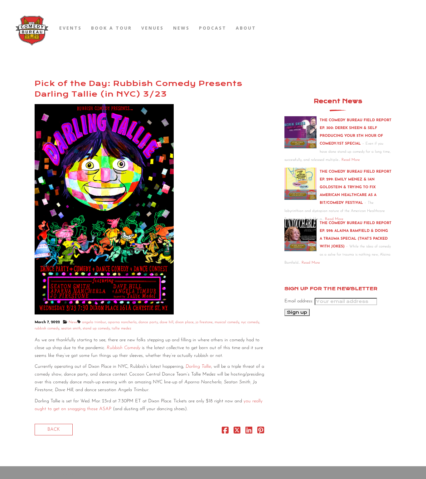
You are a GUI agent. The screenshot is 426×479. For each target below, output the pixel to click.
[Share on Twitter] (237, 431)
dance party (148, 322)
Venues (152, 28)
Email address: (299, 301)
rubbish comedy (47, 328)
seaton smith (71, 328)
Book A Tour (111, 28)
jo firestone (204, 322)
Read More (350, 160)
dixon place (184, 322)
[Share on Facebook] (225, 431)
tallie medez (121, 328)
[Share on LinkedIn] (249, 431)
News (181, 28)
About (246, 28)
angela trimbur (94, 322)
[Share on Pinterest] (261, 431)
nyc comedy (250, 322)
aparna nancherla (122, 322)
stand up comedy (96, 328)
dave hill (166, 322)
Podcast (212, 28)
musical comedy (227, 322)
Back (53, 429)
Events (70, 28)
